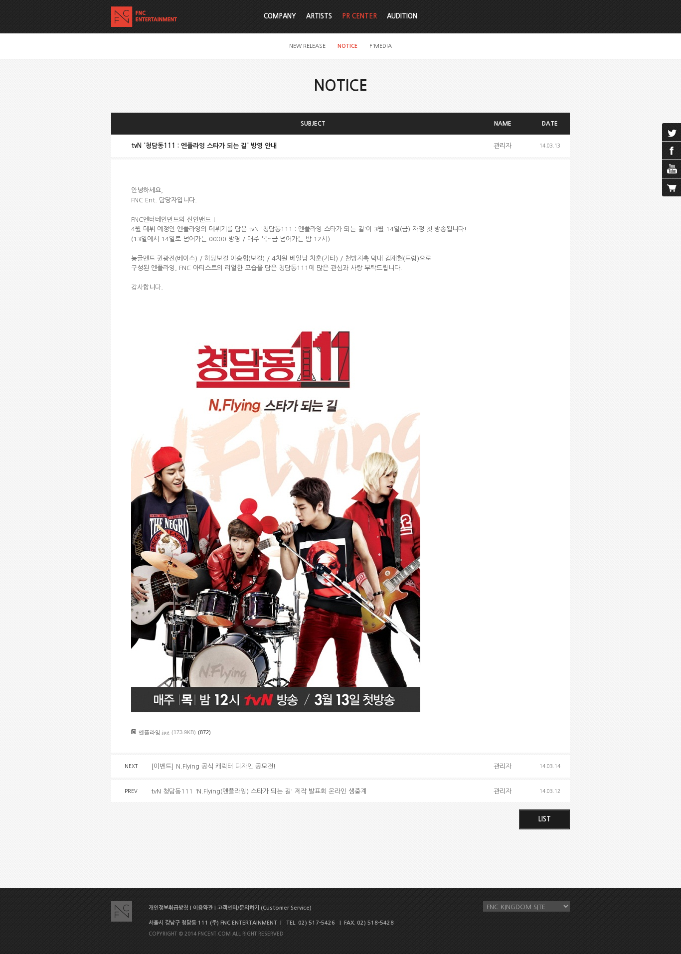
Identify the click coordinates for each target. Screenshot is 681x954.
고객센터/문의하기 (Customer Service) (264, 908)
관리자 (502, 146)
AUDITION (402, 16)
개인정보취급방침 (168, 908)
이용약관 (203, 908)
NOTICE (347, 46)
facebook (671, 150)
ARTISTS (319, 16)
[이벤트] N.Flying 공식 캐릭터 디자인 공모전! (213, 766)
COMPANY (280, 16)
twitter (671, 132)
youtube (671, 169)
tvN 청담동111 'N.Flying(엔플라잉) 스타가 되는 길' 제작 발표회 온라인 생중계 (258, 791)
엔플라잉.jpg (154, 732)
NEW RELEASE (307, 46)
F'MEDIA (380, 46)
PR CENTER (359, 16)
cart (671, 187)
